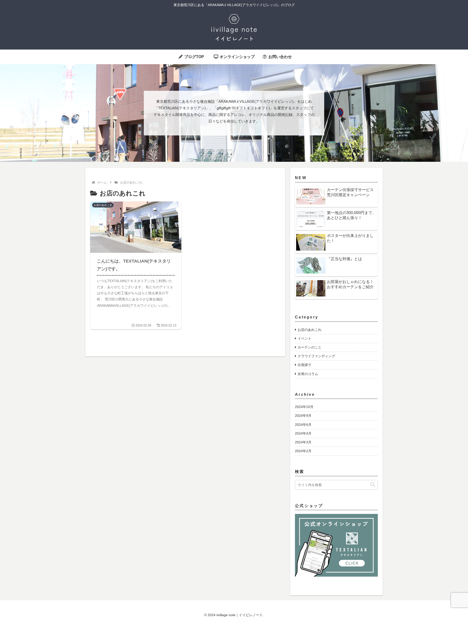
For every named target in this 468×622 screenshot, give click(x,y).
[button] (372, 485)
